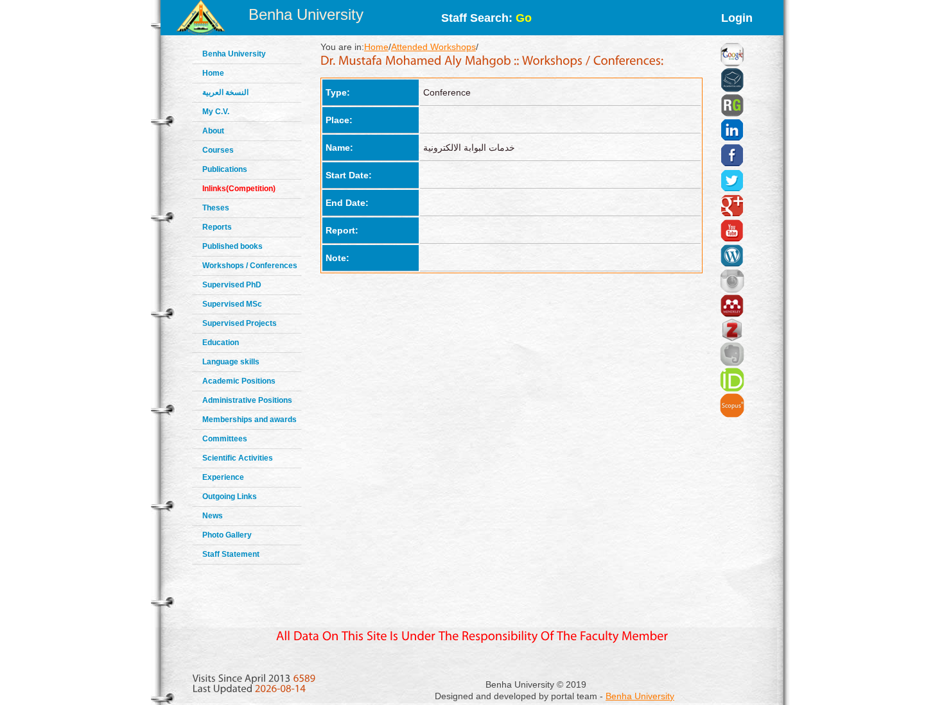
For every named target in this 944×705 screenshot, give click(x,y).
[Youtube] (732, 215)
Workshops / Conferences (249, 265)
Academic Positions (238, 381)
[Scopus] (732, 389)
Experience (223, 477)
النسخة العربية (225, 92)
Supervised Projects (239, 323)
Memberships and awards (249, 419)
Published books (232, 246)
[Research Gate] (732, 90)
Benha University (306, 14)
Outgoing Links (229, 496)
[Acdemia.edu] (732, 64)
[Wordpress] (732, 240)
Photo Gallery (227, 535)
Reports (217, 227)
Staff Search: (486, 18)
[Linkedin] (732, 114)
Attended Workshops (433, 47)
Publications (224, 169)
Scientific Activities (237, 458)
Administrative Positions (247, 400)
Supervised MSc (232, 304)
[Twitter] (732, 165)
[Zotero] (732, 315)
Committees (224, 438)
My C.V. (215, 111)
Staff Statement (230, 554)
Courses (218, 150)
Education (220, 342)
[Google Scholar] (732, 38)
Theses (215, 207)
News (212, 515)
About (213, 130)
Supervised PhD (231, 284)
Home (213, 73)
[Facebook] (732, 139)
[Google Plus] (732, 190)
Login (737, 18)
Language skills (230, 361)
